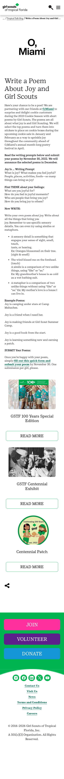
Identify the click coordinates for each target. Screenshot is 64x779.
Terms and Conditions (32, 702)
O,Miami (48, 108)
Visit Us (32, 691)
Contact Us (32, 685)
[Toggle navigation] (58, 7)
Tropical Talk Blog (15, 18)
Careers (32, 713)
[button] (50, 7)
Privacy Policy (32, 707)
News (32, 696)
